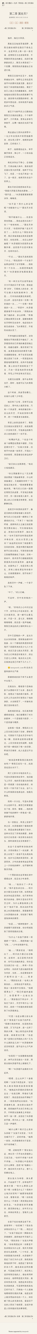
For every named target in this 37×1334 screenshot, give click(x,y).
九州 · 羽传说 (18, 3)
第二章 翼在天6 (10, 28)
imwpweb (25, 1331)
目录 (18, 1316)
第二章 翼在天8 (27, 28)
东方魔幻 (9, 3)
